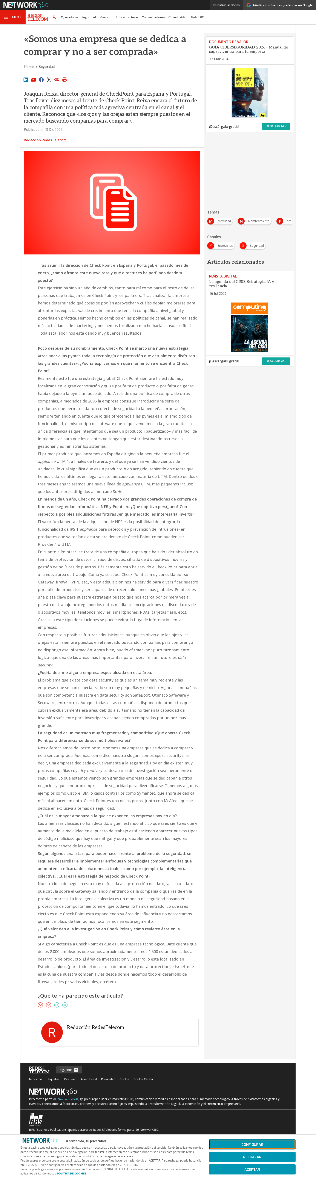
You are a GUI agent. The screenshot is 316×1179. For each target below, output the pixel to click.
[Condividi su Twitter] (49, 79)
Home (29, 67)
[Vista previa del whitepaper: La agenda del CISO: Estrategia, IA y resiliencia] (250, 327)
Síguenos (66, 1070)
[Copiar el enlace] (57, 79)
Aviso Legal (89, 1079)
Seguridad (88, 17)
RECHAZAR (252, 1157)
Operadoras (69, 17)
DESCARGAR (276, 126)
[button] (13, 17)
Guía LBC (197, 17)
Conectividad (177, 17)
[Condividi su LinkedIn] (25, 79)
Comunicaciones (153, 17)
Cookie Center (143, 1079)
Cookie (124, 1079)
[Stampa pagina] (64, 79)
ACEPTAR (252, 1169)
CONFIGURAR (252, 1144)
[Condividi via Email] (33, 79)
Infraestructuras (127, 17)
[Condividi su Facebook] (41, 79)
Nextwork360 (68, 1099)
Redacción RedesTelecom (45, 140)
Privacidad (108, 1079)
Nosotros (35, 1079)
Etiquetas (53, 1079)
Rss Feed (70, 1079)
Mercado (106, 17)
